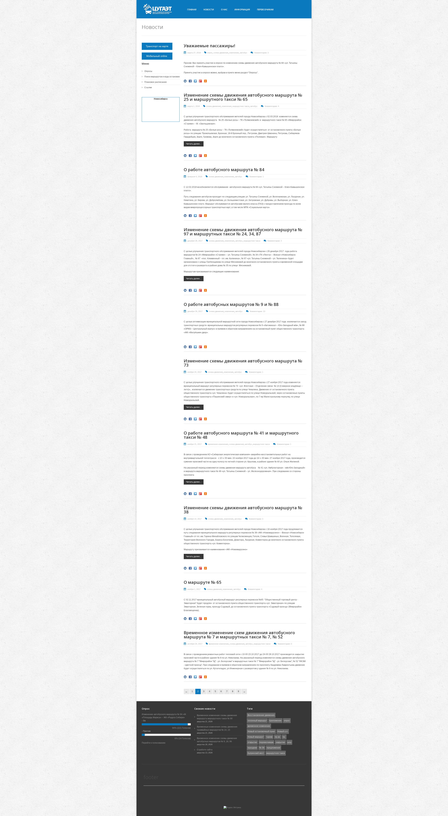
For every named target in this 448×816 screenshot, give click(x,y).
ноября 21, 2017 (194, 444)
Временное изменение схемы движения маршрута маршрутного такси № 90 (217, 717)
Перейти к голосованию (153, 743)
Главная (191, 9)
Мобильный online (157, 56)
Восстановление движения (261, 715)
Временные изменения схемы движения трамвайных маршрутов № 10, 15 (217, 728)
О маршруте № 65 (202, 582)
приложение (275, 720)
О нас (224, 9)
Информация (242, 9)
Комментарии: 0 (285, 644)
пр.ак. (277, 737)
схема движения (221, 53)
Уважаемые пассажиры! (209, 45)
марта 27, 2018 (194, 53)
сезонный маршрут (257, 720)
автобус (243, 53)
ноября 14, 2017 (194, 519)
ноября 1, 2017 (194, 589)
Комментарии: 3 (261, 53)
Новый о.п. (282, 731)
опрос (209, 53)
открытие (252, 742)
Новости (209, 9)
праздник (252, 748)
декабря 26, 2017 (194, 311)
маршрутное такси (241, 106)
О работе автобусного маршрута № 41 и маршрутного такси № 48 (241, 435)
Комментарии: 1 (257, 177)
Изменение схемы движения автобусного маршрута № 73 (243, 363)
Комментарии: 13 (257, 311)
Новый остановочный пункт (261, 731)
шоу (289, 742)
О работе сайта (204, 749)
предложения (273, 748)
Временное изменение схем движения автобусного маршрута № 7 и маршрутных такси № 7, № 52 (239, 635)
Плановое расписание (155, 82)
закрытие (280, 742)
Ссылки (148, 87)
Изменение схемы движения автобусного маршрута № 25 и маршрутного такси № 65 (243, 97)
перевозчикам (266, 742)
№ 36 (261, 748)
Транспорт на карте (157, 46)
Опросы (148, 71)
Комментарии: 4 (272, 106)
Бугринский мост (256, 753)
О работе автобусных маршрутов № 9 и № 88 (231, 304)
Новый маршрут (256, 737)
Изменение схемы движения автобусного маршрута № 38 (243, 510)
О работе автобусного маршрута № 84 (224, 169)
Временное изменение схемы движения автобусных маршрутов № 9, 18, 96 (217, 740)
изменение (234, 53)
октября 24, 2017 (194, 644)
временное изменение (218, 444)
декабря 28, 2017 (194, 241)
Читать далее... (193, 144)
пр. (284, 737)
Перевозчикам (265, 9)
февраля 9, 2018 (194, 177)
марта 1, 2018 (193, 106)
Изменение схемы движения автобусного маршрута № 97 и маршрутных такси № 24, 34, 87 (243, 232)
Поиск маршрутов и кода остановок (162, 76)
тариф (269, 737)
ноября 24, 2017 (194, 372)
